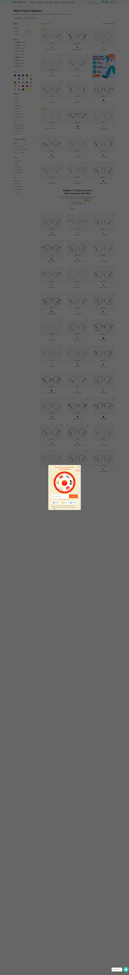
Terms (78, 470)
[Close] (79, 467)
